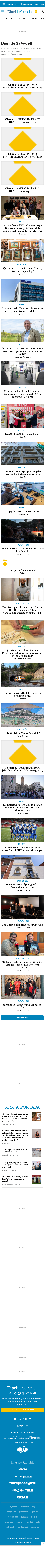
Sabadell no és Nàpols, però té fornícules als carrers (22, 886)
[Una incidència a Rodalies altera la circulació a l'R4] (22, 675)
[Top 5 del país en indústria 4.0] (22, 493)
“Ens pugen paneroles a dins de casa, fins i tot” (14, 1150)
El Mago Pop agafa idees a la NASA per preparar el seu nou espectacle (15, 1164)
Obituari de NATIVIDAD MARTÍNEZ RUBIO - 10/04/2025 (22, 86)
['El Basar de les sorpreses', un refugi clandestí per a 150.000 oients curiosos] (22, 944)
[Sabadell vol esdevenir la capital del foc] (22, 987)
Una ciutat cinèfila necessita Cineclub (23, 924)
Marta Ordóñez (22, 735)
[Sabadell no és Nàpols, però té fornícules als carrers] (22, 867)
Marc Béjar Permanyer (22, 356)
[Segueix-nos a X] (15, 1393)
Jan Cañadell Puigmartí (10, 1124)
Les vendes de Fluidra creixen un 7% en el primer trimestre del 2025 (22, 309)
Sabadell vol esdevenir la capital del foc (22, 1006)
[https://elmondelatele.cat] (22, 1491)
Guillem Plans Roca (22, 554)
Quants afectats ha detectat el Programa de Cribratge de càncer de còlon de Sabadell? (22, 653)
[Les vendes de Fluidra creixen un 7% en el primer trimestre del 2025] (22, 290)
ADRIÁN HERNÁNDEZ (32, 48)
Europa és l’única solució (22, 570)
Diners (34, 19)
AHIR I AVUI (5, 51)
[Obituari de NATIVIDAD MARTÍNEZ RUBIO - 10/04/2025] (22, 69)
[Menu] (2, 11)
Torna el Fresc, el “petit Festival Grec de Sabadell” (23, 550)
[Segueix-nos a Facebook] (10, 1393)
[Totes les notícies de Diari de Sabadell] (22, 11)
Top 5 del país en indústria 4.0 (22, 511)
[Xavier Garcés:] (22, 330)
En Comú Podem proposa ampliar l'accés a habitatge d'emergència (22, 472)
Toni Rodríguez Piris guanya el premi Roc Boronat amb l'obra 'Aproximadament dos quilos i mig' (22, 610)
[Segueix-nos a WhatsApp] (23, 1393)
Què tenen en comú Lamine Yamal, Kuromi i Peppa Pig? (22, 269)
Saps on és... (22, 729)
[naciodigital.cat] (28, 1507)
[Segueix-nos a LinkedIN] (31, 1393)
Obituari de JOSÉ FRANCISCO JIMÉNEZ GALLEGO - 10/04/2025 (22, 769)
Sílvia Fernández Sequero (11, 1184)
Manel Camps (22, 514)
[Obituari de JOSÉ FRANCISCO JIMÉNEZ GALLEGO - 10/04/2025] (22, 752)
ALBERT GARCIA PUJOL (21, 51)
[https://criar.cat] (22, 1497)
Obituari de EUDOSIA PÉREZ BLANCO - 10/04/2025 (22, 120)
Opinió (22, 573)
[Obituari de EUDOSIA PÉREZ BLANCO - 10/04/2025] (22, 104)
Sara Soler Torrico (23, 437)
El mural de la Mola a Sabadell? (22, 733)
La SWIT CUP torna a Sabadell (22, 434)
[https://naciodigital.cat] (22, 1469)
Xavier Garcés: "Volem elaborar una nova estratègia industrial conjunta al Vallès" (22, 351)
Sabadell (9, 19)
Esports (22, 430)
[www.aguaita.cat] (14, 1507)
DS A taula (22, 264)
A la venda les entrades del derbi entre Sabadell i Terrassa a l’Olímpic (22, 849)
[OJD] (22, 1449)
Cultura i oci (22, 545)
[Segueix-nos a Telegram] (27, 1393)
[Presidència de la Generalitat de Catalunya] (16, 1437)
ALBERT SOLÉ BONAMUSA (11, 54)
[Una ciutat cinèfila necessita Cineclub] (22, 907)
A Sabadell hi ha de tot (11, 48)
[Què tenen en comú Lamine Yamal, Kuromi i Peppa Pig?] (22, 250)
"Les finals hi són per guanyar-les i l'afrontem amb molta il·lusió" (15, 1179)
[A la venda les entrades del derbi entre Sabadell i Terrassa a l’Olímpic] (22, 830)
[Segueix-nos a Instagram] (19, 1393)
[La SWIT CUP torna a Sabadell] (22, 416)
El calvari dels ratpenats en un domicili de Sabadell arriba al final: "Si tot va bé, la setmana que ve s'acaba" (15, 1117)
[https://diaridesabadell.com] (22, 1462)
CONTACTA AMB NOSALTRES (22, 1410)
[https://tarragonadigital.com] (23, 1484)
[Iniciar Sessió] (42, 11)
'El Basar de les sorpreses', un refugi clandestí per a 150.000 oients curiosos (22, 965)
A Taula (35, 4)
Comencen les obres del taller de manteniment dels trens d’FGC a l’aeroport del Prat (22, 394)
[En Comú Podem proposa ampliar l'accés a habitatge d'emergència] (22, 453)
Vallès (23, 19)
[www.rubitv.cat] (38, 1522)
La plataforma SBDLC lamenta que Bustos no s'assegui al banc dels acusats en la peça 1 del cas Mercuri (22, 228)
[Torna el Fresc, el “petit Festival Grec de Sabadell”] (22, 531)
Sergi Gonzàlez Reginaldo (22, 658)
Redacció (22, 234)
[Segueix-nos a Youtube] (35, 1393)
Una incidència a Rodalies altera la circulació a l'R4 (23, 694)
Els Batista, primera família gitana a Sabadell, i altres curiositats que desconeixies (22, 807)
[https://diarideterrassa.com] (22, 1477)
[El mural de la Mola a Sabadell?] (22, 715)
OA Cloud (28, 1542)
